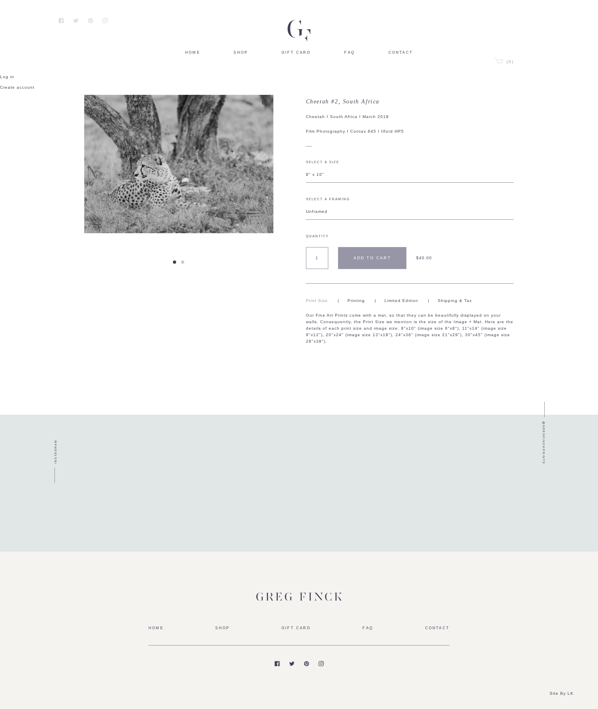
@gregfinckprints (543, 442)
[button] (174, 262)
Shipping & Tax (455, 300)
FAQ (349, 52)
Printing (356, 300)
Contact (400, 52)
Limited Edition (401, 300)
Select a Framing (328, 199)
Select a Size (322, 162)
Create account (17, 87)
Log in (7, 76)
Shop (241, 52)
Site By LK (562, 693)
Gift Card (296, 52)
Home (192, 52)
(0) (509, 61)
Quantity (317, 236)
